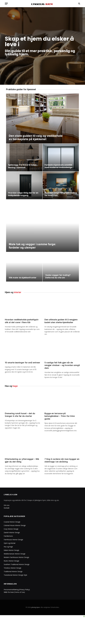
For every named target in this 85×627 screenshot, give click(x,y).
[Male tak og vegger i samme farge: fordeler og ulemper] (42, 230)
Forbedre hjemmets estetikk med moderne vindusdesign (58, 166)
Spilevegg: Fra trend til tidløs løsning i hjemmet (22, 166)
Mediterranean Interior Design (14, 554)
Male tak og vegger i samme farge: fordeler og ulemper (32, 246)
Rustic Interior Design (11, 561)
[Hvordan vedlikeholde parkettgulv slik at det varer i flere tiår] (23, 306)
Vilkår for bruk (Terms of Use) (14, 592)
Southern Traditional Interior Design (16, 564)
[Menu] (6, 3)
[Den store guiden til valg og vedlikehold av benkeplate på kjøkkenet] (42, 118)
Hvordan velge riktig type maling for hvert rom (61, 194)
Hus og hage (8, 547)
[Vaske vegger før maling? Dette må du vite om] (61, 267)
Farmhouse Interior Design (13, 540)
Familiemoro (8, 536)
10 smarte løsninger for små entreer (22, 362)
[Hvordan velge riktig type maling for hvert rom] (61, 185)
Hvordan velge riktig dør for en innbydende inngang (23, 194)
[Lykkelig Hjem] (42, 3)
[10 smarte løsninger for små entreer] (23, 349)
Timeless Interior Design (12, 568)
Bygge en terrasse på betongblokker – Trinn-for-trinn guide (59, 416)
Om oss (6, 505)
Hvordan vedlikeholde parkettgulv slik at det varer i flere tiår (22, 320)
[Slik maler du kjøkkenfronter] (24, 267)
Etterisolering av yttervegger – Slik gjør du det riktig (22, 460)
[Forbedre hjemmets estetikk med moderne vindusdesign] (61, 157)
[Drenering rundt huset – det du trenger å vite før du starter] (23, 400)
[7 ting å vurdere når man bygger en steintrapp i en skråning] (62, 446)
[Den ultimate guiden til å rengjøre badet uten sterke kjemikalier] (62, 306)
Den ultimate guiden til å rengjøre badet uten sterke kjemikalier (60, 320)
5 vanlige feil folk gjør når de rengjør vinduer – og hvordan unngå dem (62, 365)
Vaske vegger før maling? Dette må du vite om (58, 276)
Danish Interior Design (12, 532)
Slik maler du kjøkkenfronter (22, 277)
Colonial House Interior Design (15, 525)
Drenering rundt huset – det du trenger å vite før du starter (20, 414)
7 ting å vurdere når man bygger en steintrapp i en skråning (61, 460)
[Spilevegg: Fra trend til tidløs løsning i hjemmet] (24, 157)
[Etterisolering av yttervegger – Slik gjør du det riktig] (23, 446)
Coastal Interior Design (12, 522)
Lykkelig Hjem (35, 607)
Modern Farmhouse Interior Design (16, 557)
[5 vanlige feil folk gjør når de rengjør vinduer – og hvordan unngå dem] (62, 349)
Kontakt (6, 508)
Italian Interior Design (11, 550)
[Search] (79, 3)
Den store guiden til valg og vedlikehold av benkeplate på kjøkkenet (36, 137)
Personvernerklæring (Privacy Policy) (17, 589)
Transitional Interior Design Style (15, 575)
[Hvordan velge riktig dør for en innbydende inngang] (24, 185)
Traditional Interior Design (13, 571)
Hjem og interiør (9, 543)
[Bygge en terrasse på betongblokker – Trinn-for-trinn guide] (62, 400)
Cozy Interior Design (11, 529)
